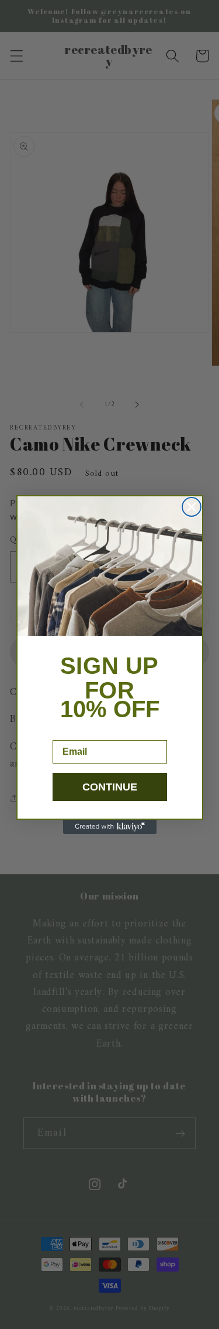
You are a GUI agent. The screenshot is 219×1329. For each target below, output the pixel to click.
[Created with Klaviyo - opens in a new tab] (110, 827)
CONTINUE (109, 787)
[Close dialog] (191, 506)
